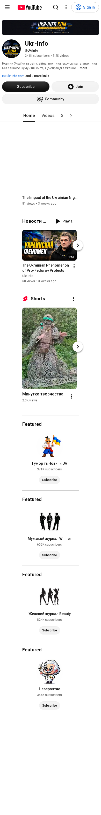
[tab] (29, 115)
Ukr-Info (27, 276)
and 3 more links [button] (37, 76)
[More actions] (74, 266)
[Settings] (66, 7)
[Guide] (7, 7)
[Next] (78, 245)
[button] (71, 115)
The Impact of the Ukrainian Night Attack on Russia (50, 198)
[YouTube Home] (29, 7)
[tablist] (50, 115)
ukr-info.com (15, 76)
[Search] (56, 7)
